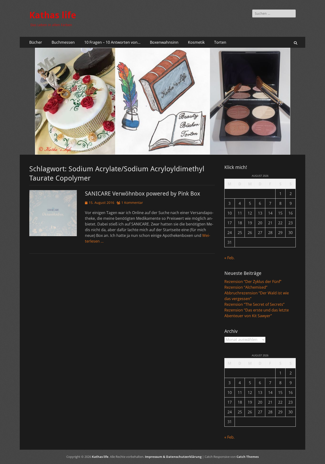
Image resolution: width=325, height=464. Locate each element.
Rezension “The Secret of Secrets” (254, 304)
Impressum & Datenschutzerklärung (173, 456)
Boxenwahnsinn (164, 42)
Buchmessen (63, 42)
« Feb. (229, 257)
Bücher (35, 42)
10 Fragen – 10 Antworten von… (112, 42)
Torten (220, 42)
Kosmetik (196, 42)
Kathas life (52, 15)
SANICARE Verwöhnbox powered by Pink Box (142, 193)
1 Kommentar (132, 202)
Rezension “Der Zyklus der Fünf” (252, 281)
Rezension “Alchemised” (245, 287)
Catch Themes (247, 456)
